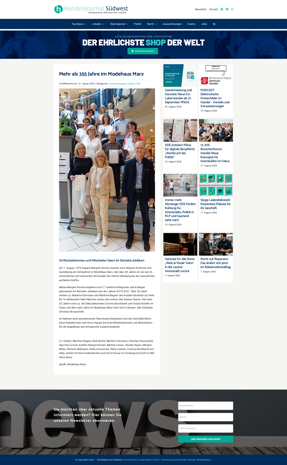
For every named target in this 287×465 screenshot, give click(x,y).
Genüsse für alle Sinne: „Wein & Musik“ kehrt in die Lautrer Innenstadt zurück (180, 237)
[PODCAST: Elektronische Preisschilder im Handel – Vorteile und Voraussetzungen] (216, 75)
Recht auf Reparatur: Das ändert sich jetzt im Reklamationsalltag (216, 238)
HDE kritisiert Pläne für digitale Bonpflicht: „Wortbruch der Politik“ (180, 125)
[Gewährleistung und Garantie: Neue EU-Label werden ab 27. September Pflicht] (180, 75)
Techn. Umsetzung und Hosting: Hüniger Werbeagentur (182, 460)
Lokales (131, 83)
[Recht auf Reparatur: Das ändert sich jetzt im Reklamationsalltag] (216, 244)
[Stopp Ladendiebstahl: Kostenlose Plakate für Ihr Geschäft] (216, 185)
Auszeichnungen (117, 83)
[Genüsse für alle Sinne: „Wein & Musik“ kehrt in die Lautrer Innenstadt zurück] (180, 244)
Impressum (146, 460)
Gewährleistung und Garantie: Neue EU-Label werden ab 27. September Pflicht (180, 68)
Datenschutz (131, 460)
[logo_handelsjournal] (91, 4)
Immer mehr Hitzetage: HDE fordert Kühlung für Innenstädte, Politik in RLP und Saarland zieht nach (180, 176)
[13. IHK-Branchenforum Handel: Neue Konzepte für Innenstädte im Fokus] (216, 130)
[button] (214, 24)
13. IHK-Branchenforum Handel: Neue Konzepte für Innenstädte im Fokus (216, 123)
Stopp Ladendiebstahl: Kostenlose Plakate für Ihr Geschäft (216, 179)
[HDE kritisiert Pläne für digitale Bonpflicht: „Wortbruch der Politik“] (180, 130)
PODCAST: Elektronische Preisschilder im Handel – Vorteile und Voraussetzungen (216, 68)
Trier (138, 83)
